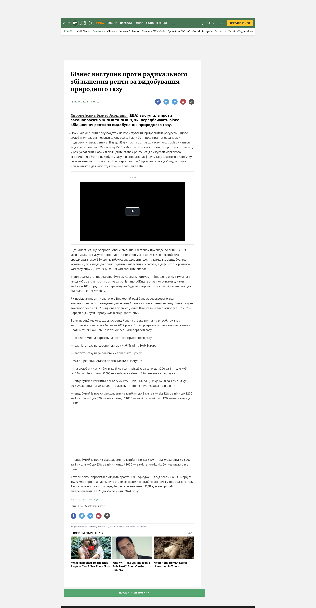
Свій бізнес (83, 31)
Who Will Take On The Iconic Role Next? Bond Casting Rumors (131, 566)
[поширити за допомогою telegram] (175, 102)
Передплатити (240, 23)
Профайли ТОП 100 (179, 31)
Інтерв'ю (207, 31)
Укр (209, 23)
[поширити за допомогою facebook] (158, 102)
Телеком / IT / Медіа (153, 31)
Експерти (220, 31)
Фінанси (112, 31)
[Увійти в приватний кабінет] (221, 23)
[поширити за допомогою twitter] (166, 102)
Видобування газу (94, 506)
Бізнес (68, 31)
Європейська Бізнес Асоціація (99, 115)
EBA (80, 506)
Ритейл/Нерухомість (240, 31)
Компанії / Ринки (129, 31)
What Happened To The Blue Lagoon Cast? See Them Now (90, 564)
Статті (196, 31)
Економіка (98, 31)
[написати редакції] (183, 102)
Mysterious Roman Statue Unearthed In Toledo (170, 564)
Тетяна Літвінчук (89, 499)
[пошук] (201, 23)
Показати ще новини (134, 592)
